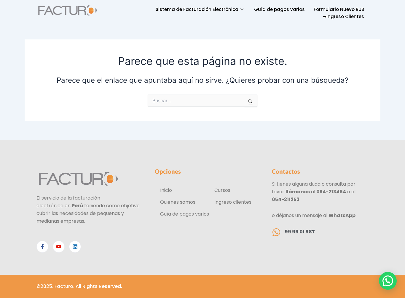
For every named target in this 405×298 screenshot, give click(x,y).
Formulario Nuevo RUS (339, 9)
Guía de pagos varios (279, 9)
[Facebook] (42, 247)
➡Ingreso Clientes (343, 16)
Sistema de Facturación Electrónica (197, 9)
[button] (388, 281)
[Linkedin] (75, 247)
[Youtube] (59, 247)
